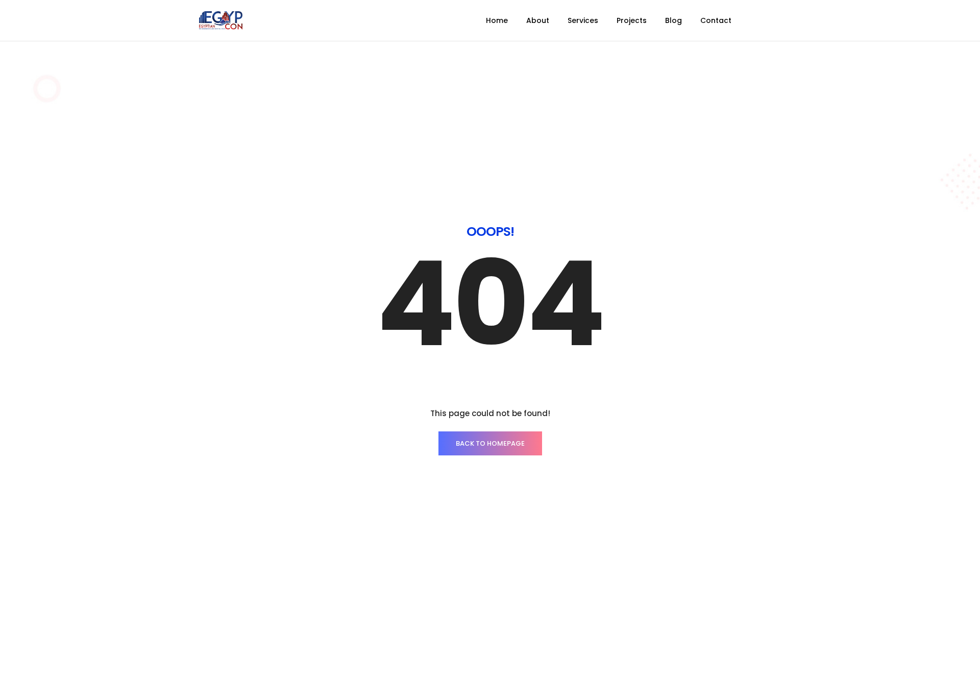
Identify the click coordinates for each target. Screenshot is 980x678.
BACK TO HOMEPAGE (490, 443)
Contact (715, 20)
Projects (632, 20)
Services (583, 20)
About (537, 20)
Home (497, 20)
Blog (673, 20)
